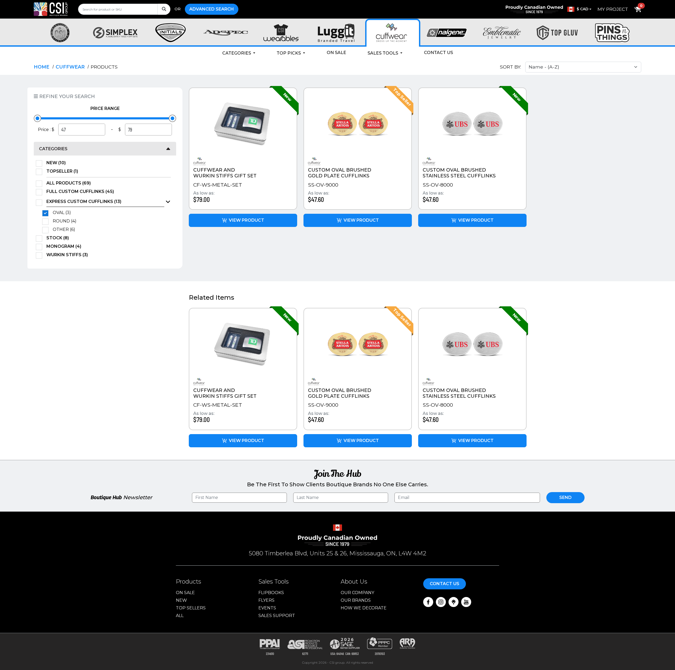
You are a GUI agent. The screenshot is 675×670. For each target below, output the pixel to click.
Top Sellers (191, 607)
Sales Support (276, 615)
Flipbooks (271, 592)
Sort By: (510, 67)
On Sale (336, 52)
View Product (246, 220)
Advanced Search (211, 9)
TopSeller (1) (62, 171)
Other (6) (64, 229)
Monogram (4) (63, 246)
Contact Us (438, 52)
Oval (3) (62, 212)
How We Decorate (364, 607)
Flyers (266, 600)
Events (267, 607)
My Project (612, 9)
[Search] (163, 9)
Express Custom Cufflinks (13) (83, 201)
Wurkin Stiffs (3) (67, 254)
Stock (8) (57, 237)
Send (565, 497)
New (181, 600)
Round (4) (64, 221)
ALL (180, 615)
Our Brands (356, 600)
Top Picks (289, 53)
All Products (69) (68, 183)
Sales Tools (383, 53)
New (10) (56, 162)
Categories (237, 53)
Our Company (357, 592)
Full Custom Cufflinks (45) (80, 191)
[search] (124, 9)
